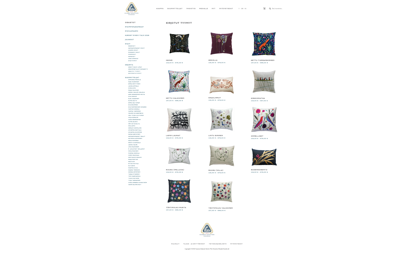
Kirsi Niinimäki (133, 140)
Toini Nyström (133, 178)
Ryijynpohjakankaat (134, 27)
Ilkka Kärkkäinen (134, 119)
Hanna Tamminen (134, 111)
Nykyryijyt (132, 54)
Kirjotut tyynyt (134, 71)
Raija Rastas (133, 159)
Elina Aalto (132, 100)
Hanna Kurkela (134, 109)
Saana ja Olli (133, 167)
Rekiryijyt (131, 46)
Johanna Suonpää (135, 132)
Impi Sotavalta (134, 123)
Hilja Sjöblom (133, 117)
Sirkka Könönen (134, 172)
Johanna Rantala (134, 130)
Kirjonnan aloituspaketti (138, 69)
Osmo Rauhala (133, 155)
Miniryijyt (131, 56)
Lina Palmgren (133, 146)
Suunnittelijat (132, 77)
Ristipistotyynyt (135, 73)
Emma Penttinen (134, 83)
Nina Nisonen (133, 151)
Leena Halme (132, 144)
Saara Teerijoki (134, 170)
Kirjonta (129, 65)
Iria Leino (131, 125)
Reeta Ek (131, 161)
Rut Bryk (131, 165)
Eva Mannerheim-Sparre (137, 107)
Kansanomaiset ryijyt (136, 48)
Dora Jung (132, 88)
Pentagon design (135, 157)
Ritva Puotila (133, 163)
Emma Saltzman (134, 102)
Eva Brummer (133, 104)
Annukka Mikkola (134, 79)
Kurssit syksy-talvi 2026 (137, 35)
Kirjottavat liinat (135, 67)
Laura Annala (133, 86)
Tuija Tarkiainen (134, 180)
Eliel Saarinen (133, 98)
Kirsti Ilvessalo (134, 142)
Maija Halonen (133, 90)
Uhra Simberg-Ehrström (137, 182)
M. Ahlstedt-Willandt (136, 149)
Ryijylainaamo (131, 31)
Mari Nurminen (133, 81)
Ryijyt (127, 44)
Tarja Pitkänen (134, 174)
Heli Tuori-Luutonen (136, 115)
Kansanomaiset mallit (136, 136)
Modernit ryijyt (134, 52)
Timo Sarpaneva (134, 176)
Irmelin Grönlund (135, 128)
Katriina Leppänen (135, 138)
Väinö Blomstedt (134, 184)
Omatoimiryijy (133, 58)
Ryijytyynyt (132, 60)
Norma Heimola (134, 153)
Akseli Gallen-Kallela (136, 92)
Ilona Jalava (132, 121)
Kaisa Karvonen (134, 134)
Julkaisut (129, 39)
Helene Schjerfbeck (135, 113)
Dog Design (132, 96)
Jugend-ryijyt (133, 50)
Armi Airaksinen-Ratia (136, 94)
